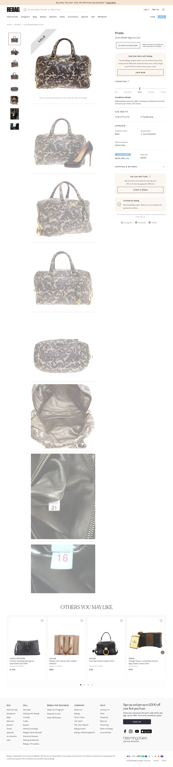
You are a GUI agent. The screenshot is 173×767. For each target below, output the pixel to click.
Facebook (142, 222)
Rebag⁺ (77, 713)
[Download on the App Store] (146, 731)
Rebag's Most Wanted (32, 732)
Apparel (84, 17)
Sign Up (155, 9)
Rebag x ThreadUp (31, 744)
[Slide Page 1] (81, 685)
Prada (119, 33)
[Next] (163, 652)
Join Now (140, 72)
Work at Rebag (106, 728)
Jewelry (43, 17)
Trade (152, 17)
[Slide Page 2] (84, 685)
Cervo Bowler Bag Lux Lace (127, 37)
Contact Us (105, 710)
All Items (17, 24)
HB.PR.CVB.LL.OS (122, 158)
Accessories (73, 17)
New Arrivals (12, 17)
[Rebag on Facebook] (125, 731)
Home (9, 24)
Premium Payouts (30, 736)
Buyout (26, 725)
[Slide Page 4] (92, 685)
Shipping (104, 717)
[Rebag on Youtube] (137, 731)
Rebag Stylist (79, 728)
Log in (146, 9)
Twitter (154, 222)
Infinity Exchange (30, 728)
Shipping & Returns (126, 166)
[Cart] (163, 9)
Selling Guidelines (31, 740)
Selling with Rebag (31, 713)
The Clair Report (81, 725)
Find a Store (79, 717)
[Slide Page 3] (88, 685)
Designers (25, 17)
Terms (164, 761)
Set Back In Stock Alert (128, 45)
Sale (93, 17)
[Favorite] (42, 620)
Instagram (128, 222)
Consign (26, 717)
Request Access (54, 713)
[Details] (150, 176)
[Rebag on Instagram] (131, 731)
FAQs (102, 713)
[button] (63, 61)
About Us (78, 710)
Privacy (156, 761)
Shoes (62, 17)
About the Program (55, 710)
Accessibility (105, 732)
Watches (53, 17)
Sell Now (27, 710)
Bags (35, 17)
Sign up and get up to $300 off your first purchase (141, 706)
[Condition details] (128, 81)
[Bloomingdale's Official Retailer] (135, 739)
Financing (104, 725)
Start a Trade (140, 190)
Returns (103, 721)
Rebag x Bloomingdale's (84, 732)
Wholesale (102, 17)
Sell (162, 17)
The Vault (78, 721)
